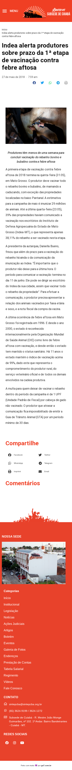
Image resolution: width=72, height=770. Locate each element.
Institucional (11, 604)
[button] (34, 82)
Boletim (9, 636)
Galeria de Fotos (14, 649)
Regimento (11, 675)
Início (4, 29)
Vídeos (8, 681)
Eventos (9, 643)
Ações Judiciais (14, 623)
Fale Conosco (13, 688)
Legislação (11, 610)
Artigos (8, 630)
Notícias (9, 617)
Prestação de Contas (17, 662)
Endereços (11, 656)
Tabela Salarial (13, 669)
